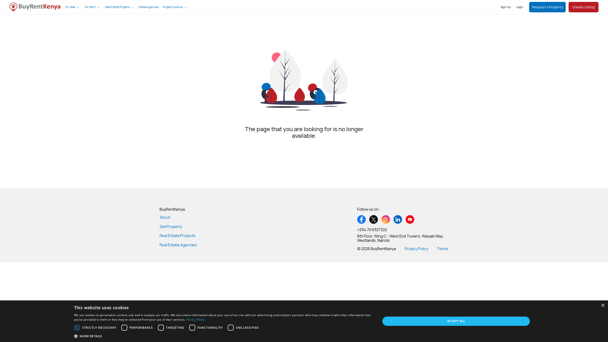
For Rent (90, 7)
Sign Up (505, 7)
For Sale (70, 7)
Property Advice (173, 7)
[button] (222, 335)
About (165, 217)
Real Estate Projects (117, 7)
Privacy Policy (416, 249)
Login (519, 7)
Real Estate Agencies (178, 245)
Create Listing (583, 7)
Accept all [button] (456, 321)
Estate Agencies (148, 7)
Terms (442, 249)
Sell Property (171, 226)
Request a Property (547, 7)
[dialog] (304, 321)
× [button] (602, 305)
